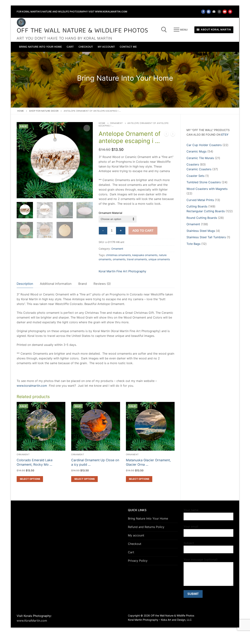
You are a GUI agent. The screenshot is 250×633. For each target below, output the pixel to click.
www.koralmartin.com (32, 385)
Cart (131, 552)
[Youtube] (225, 12)
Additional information (56, 284)
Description (25, 284)
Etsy (224, 134)
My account (136, 535)
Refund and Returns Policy (146, 527)
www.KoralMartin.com (111, 11)
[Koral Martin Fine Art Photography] (214, 12)
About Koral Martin (215, 29)
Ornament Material (110, 212)
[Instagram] (219, 12)
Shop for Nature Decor (44, 111)
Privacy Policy (138, 560)
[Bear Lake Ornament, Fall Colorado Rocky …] (173, 135)
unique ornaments (159, 259)
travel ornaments (137, 259)
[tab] (25, 284)
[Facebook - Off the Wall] (203, 12)
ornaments (119, 259)
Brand (82, 284)
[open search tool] (164, 30)
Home (20, 111)
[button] (86, 128)
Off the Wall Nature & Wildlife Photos (82, 31)
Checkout (134, 544)
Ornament (116, 123)
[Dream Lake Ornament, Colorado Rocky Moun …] (166, 135)
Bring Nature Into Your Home (148, 518)
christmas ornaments (118, 255)
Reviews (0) (102, 284)
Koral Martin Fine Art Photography (122, 271)
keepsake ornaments (144, 255)
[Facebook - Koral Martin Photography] (208, 12)
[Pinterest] (230, 12)
